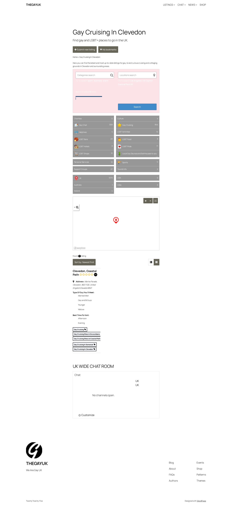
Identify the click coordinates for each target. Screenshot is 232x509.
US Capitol (147, 80)
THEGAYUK (33, 5)
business (98, 80)
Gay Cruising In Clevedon (89, 57)
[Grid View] (156, 262)
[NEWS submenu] (196, 5)
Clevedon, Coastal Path (85, 272)
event (106, 80)
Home (75, 57)
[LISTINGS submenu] (174, 5)
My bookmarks (109, 49)
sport (90, 80)
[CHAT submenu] (185, 5)
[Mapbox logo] (80, 248)
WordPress (201, 501)
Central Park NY (125, 84)
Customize (88, 415)
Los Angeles (136, 80)
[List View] (151, 262)
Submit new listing (86, 49)
